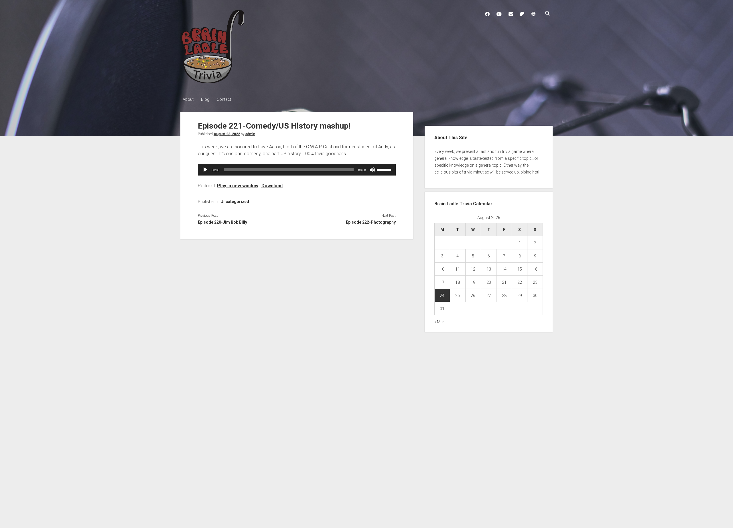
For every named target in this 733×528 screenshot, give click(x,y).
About (188, 99)
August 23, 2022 (227, 134)
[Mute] (372, 170)
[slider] (385, 169)
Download (272, 185)
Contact (224, 99)
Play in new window (237, 185)
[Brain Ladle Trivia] (212, 81)
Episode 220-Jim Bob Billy (222, 222)
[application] (297, 170)
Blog (205, 99)
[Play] (205, 170)
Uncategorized (234, 201)
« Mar (439, 322)
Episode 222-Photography (370, 222)
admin (250, 134)
